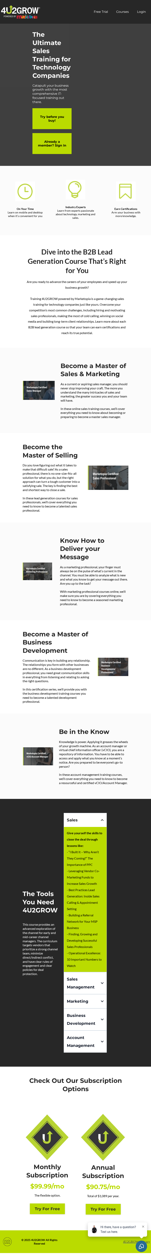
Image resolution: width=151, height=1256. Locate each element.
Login (141, 12)
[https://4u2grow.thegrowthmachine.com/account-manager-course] (38, 756)
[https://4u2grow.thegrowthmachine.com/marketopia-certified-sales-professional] (108, 478)
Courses (122, 12)
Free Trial (101, 12)
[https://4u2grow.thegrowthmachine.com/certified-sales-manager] (39, 390)
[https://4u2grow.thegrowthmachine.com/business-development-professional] (113, 667)
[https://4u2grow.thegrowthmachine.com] (20, 11)
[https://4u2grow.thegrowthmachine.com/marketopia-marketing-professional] (37, 571)
